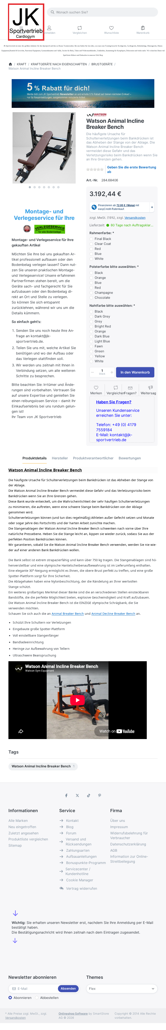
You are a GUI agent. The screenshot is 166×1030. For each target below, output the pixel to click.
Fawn (99, 346)
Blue (98, 254)
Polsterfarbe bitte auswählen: (112, 267)
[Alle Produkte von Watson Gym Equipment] (97, 114)
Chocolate (102, 297)
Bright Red (103, 326)
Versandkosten (134, 217)
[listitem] (44, 148)
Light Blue (102, 341)
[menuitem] (43, 766)
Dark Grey (102, 316)
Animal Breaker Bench (68, 614)
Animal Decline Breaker (108, 614)
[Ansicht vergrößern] (44, 148)
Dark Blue (102, 336)
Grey (98, 321)
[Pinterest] (100, 795)
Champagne (104, 293)
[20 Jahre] (83, 92)
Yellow (100, 356)
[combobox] (102, 12)
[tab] (34, 458)
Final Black (103, 239)
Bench (130, 614)
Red (98, 249)
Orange (100, 278)
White (99, 259)
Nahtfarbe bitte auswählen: (110, 305)
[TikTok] (88, 795)
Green (99, 351)
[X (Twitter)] (77, 795)
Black (99, 273)
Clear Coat (103, 244)
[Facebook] (66, 795)
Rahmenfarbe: (100, 233)
